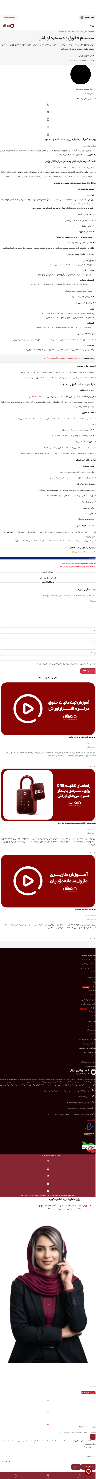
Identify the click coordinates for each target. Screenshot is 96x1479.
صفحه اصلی (90, 31)
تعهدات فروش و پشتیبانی (87, 1048)
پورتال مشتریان (89, 17)
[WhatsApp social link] (44, 579)
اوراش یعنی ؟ (89, 990)
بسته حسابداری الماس (89, 963)
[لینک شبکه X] (52, 579)
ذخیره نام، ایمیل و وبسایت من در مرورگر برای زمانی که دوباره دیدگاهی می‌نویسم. (65, 664)
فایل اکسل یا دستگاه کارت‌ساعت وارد (43, 397)
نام (94, 631)
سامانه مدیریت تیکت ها (88, 1004)
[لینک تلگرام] (41, 579)
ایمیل (93, 642)
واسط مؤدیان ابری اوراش (88, 968)
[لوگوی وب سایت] (8, 25)
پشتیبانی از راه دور (87, 1000)
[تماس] (48, 1397)
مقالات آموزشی (91, 1021)
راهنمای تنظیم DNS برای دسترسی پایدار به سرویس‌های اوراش (76, 823)
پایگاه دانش (81, 31)
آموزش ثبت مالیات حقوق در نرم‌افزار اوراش (82, 737)
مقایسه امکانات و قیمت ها (87, 1039)
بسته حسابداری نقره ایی (88, 955)
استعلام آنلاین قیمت (89, 1044)
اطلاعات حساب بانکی (89, 1052)
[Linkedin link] (48, 579)
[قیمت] (48, 1408)
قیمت (48, 1411)
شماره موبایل (91, 1456)
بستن (76, 1466)
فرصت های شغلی (90, 1066)
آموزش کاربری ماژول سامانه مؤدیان (85, 909)
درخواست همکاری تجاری (88, 1062)
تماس (48, 1400)
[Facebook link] (55, 579)
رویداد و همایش (91, 1030)
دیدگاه (93, 601)
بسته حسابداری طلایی (89, 959)
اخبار (94, 986)
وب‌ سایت (92, 652)
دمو (48, 1424)
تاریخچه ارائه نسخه (88, 1011)
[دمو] (48, 1421)
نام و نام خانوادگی (89, 1447)
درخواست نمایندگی (9, 17)
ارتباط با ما (93, 982)
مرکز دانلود (92, 1008)
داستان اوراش (91, 977)
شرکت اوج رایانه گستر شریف (44, 1195)
